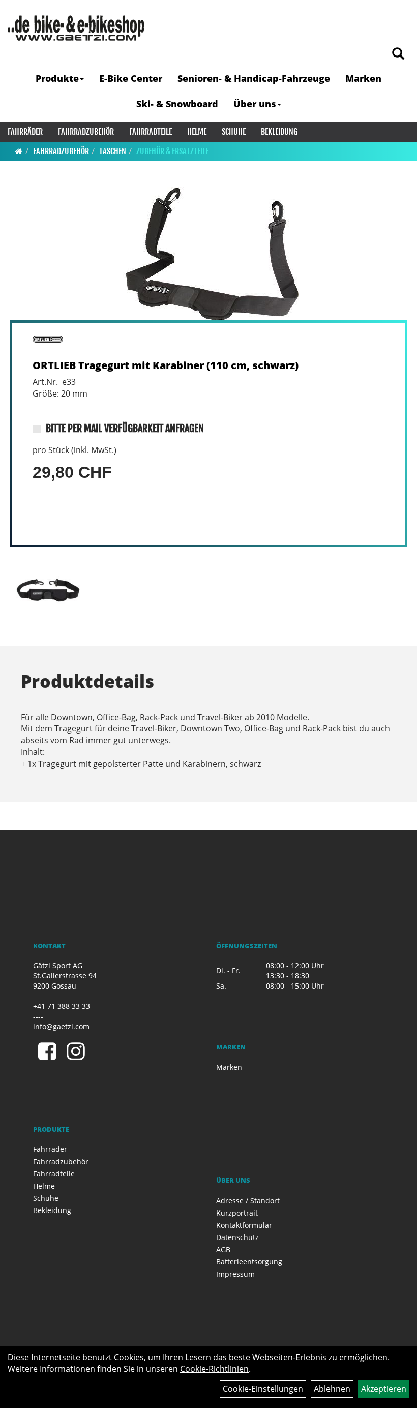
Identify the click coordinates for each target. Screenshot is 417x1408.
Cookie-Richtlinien (214, 1368)
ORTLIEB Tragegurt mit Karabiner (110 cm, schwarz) (166, 365)
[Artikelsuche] (398, 54)
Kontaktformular (244, 1225)
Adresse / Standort (248, 1200)
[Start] (19, 151)
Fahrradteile (150, 132)
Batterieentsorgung (249, 1261)
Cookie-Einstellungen (263, 1388)
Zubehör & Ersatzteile (172, 151)
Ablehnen (332, 1388)
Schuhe (234, 132)
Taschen (112, 151)
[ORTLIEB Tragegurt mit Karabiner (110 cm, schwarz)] (208, 253)
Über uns (254, 104)
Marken (363, 78)
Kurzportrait (237, 1213)
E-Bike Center (130, 78)
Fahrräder (25, 132)
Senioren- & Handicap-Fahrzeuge (253, 78)
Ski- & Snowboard (177, 104)
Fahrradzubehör (86, 132)
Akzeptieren (383, 1388)
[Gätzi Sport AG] (76, 28)
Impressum (235, 1274)
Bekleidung (279, 132)
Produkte (57, 78)
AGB (223, 1249)
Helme (196, 132)
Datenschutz (237, 1237)
